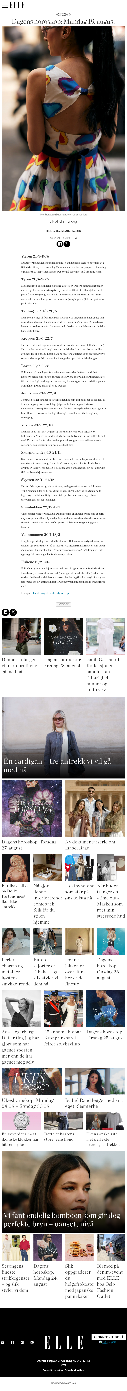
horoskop (63, 604)
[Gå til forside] (17, 5)
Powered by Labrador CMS (63, 1383)
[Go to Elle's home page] (63, 1342)
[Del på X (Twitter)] (67, 244)
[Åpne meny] (5, 5)
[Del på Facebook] (60, 244)
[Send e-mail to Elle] (32, 1342)
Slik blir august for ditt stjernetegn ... (52, 593)
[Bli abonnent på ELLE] (108, 1342)
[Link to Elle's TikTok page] (22, 1342)
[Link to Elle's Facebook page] (12, 1342)
